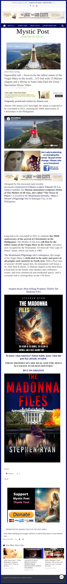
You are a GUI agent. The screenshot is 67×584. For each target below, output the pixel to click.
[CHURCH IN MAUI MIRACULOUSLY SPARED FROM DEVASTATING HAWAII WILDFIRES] (33, 549)
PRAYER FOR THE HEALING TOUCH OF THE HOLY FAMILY (25, 529)
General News (8, 72)
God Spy (17, 72)
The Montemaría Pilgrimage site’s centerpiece (26, 255)
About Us (11, 25)
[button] (61, 577)
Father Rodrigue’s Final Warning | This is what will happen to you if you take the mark (53, 563)
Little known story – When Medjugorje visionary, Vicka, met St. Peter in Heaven (12, 563)
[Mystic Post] (4, 26)
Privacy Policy (35, 25)
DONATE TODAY (22, 25)
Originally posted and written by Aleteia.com (26, 101)
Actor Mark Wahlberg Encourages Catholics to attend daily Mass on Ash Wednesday (33, 535)
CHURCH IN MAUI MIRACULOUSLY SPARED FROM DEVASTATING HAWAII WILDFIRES (32, 564)
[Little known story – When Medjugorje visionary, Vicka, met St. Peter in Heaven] (13, 549)
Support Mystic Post (49, 25)
